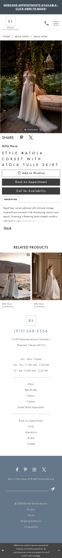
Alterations (31, 432)
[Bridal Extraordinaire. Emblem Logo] (31, 321)
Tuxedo (31, 444)
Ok (59, 550)
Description (10, 199)
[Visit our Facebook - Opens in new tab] (17, 470)
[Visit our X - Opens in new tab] (44, 470)
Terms (31, 515)
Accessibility (31, 527)
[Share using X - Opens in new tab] (30, 137)
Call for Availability (31, 191)
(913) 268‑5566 (31, 330)
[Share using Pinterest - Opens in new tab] (21, 137)
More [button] (8, 228)
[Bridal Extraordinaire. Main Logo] (11, 23)
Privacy (31, 509)
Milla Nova (22, 36)
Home (7, 36)
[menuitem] (46, 23)
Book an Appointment (31, 182)
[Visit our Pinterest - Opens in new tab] (25, 470)
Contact (31, 401)
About (31, 384)
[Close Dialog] (3, 550)
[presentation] (15, 276)
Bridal (31, 438)
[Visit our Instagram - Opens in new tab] (34, 470)
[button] (56, 23)
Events (31, 395)
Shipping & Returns (31, 521)
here (38, 555)
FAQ (30, 426)
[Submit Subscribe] (52, 489)
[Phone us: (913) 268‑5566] (46, 23)
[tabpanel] (31, 86)
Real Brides (31, 390)
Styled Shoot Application (31, 407)
